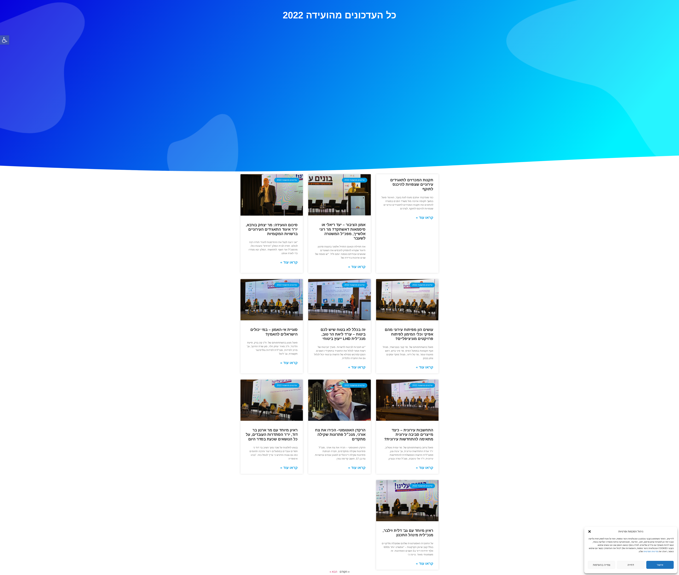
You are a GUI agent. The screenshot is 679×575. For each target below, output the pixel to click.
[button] (4, 40)
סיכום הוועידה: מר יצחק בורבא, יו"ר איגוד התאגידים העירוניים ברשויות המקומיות (272, 229)
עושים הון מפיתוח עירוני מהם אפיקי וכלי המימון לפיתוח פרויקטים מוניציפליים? (409, 334)
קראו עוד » (424, 217)
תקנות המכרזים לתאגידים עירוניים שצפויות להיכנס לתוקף (411, 184)
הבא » (333, 571)
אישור (660, 565)
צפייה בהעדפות (601, 565)
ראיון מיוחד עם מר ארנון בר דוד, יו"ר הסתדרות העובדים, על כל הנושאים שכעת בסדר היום (272, 434)
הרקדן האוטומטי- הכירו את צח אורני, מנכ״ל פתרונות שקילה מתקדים (340, 434)
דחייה (631, 565)
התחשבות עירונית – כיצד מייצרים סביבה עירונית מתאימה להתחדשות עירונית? (408, 434)
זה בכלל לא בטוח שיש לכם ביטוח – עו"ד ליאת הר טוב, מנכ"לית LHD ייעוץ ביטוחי (343, 334)
